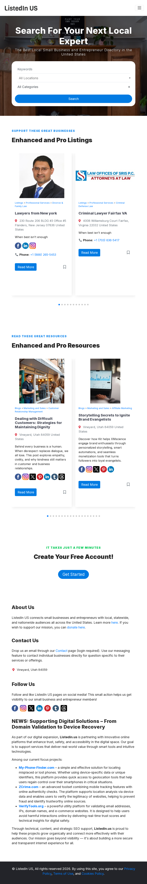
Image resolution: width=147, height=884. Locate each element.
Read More (38, 252)
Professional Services (50, 202)
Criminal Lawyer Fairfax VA (51, 213)
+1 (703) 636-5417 (55, 240)
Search (73, 99)
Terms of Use (63, 873)
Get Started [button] (74, 574)
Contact (61, 651)
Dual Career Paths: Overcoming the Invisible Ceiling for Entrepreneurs (120, 422)
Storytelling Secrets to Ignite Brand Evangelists (59, 417)
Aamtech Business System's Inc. (116, 212)
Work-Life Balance (116, 408)
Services (121, 202)
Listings (31, 202)
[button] (59, 304)
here (114, 622)
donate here (76, 627)
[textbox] (73, 78)
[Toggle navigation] (139, 8)
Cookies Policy (93, 873)
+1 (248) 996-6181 (119, 255)
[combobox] (73, 78)
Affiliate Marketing (77, 408)
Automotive (107, 202)
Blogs (37, 408)
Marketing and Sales (53, 408)
